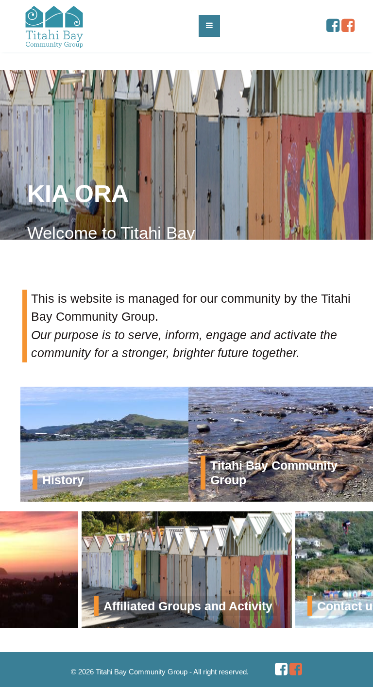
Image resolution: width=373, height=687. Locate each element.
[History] (178, 443)
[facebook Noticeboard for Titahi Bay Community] (348, 28)
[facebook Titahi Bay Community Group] (332, 28)
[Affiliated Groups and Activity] (187, 569)
